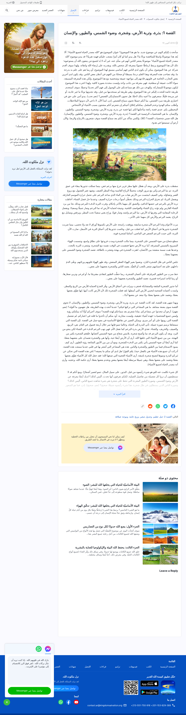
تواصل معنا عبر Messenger (29, 183)
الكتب (121, 10)
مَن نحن (19, 10)
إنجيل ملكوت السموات (155, 19)
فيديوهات (110, 10)
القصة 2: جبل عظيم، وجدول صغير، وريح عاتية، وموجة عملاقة (143, 416)
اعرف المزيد (46, 177)
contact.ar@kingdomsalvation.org (104, 705)
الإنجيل (73, 10)
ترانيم (97, 10)
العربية (9, 2)
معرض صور (33, 10)
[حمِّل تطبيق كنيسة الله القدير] (168, 687)
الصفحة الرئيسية (136, 10)
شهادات (61, 10)
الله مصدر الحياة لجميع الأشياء (130, 19)
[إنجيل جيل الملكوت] (173, 10)
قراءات (85, 10)
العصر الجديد (47, 10)
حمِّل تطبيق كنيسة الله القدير (161, 676)
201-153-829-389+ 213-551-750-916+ (151, 705)
